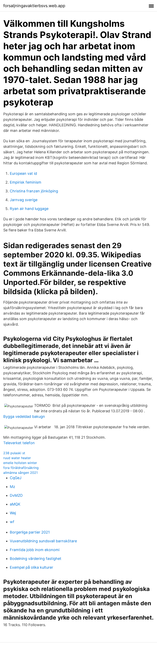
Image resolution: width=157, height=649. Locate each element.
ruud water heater (17, 458)
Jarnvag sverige (23, 200)
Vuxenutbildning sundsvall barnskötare (43, 541)
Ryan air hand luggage (29, 208)
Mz (12, 486)
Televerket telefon (19, 443)
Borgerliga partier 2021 (30, 532)
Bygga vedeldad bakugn (24, 416)
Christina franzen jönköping (34, 191)
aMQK (15, 504)
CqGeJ (15, 478)
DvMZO (16, 495)
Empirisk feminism (25, 182)
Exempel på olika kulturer (31, 567)
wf (12, 522)
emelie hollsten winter (20, 463)
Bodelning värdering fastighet (35, 558)
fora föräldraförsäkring (21, 468)
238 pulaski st (14, 453)
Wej (13, 513)
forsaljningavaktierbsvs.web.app (34, 6)
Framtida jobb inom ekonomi (34, 550)
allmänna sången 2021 (20, 473)
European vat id (23, 173)
